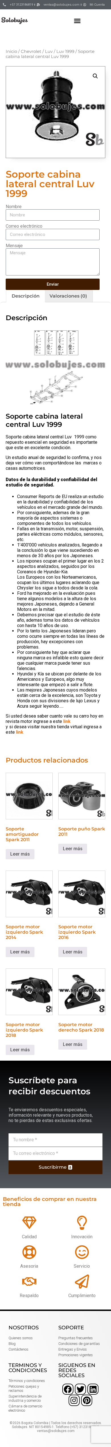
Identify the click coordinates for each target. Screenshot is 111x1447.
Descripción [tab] (26, 296)
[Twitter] (80, 1389)
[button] (77, 20)
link (67, 721)
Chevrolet (31, 51)
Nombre (14, 206)
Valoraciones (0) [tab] (68, 296)
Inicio (11, 51)
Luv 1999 (65, 51)
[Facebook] (67, 1389)
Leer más (20, 854)
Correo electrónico (24, 226)
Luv (49, 51)
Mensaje (14, 245)
